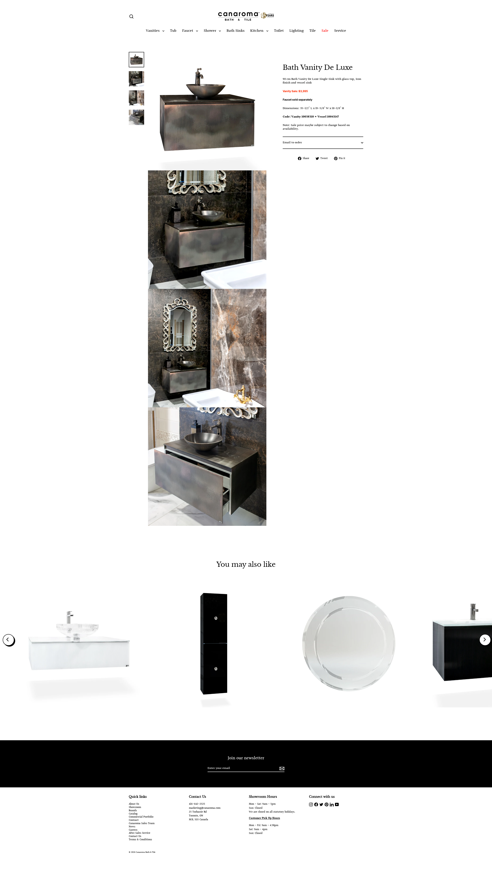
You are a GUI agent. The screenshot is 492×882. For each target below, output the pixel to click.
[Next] (485, 640)
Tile (312, 31)
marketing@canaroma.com (204, 808)
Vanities (153, 31)
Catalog (133, 814)
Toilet (279, 31)
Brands (133, 810)
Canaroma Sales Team (142, 823)
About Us (134, 804)
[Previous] (8, 640)
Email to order (292, 142)
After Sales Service (139, 833)
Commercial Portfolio (141, 817)
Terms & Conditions (140, 839)
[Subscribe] (281, 768)
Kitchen (257, 31)
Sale (325, 31)
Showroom (135, 807)
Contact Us (135, 836)
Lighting (296, 31)
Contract (134, 820)
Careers (133, 830)
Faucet (188, 31)
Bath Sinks (235, 31)
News (132, 827)
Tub (173, 31)
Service (340, 31)
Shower (210, 31)
